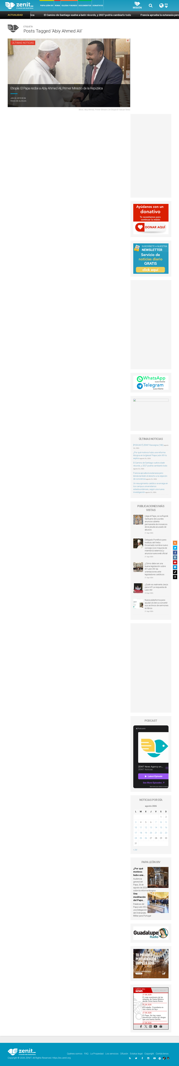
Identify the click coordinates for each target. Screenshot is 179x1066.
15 (161, 827)
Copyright (149, 1053)
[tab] (142, 990)
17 (136, 833)
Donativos (98, 5)
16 (166, 827)
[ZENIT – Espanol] (22, 5)
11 (141, 827)
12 (146, 827)
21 (156, 833)
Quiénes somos (74, 1053)
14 (156, 827)
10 (136, 827)
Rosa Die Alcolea (18, 101)
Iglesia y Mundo (69, 5)
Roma (57, 5)
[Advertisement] (150, 156)
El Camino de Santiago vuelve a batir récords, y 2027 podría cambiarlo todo (46, 15)
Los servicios (111, 1053)
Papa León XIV (46, 5)
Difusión (124, 1053)
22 (161, 833)
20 (151, 833)
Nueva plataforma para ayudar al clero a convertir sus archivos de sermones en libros (156, 604)
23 (166, 833)
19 (146, 833)
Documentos (85, 5)
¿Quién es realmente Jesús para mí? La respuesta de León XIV (156, 587)
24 (136, 838)
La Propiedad (96, 1053)
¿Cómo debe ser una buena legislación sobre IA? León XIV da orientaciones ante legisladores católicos (155, 568)
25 (141, 838)
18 (141, 833)
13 (151, 827)
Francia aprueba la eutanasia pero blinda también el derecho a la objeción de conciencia (150, 476)
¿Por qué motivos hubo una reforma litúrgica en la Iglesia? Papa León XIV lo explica (150, 455)
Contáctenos (162, 1053)
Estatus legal (136, 1053)
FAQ (86, 1053)
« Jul (135, 850)
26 (146, 838)
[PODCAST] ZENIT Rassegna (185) (148, 445)
